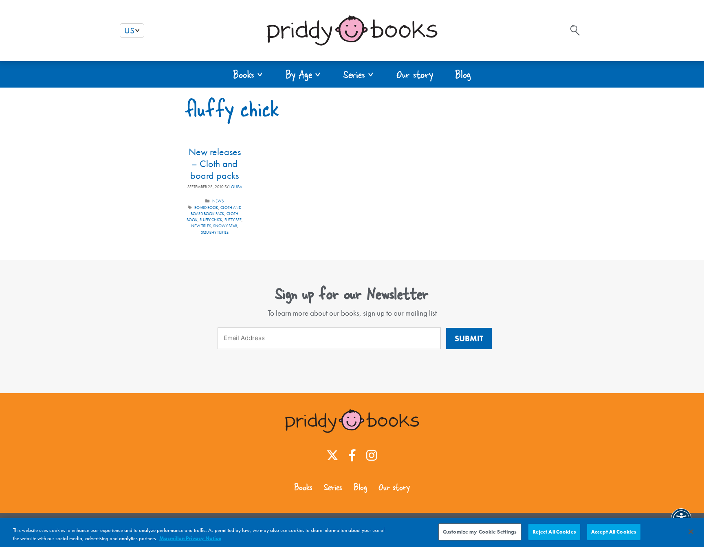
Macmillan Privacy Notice (190, 538)
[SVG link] (575, 30)
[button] (248, 74)
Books (303, 487)
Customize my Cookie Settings (480, 531)
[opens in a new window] (332, 455)
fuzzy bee (233, 219)
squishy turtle (215, 232)
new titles (201, 225)
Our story (394, 487)
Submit (469, 338)
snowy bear (225, 225)
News (218, 201)
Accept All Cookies (613, 531)
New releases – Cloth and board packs (215, 163)
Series (333, 487)
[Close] (691, 531)
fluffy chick (211, 219)
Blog (360, 487)
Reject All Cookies (554, 531)
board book (206, 207)
